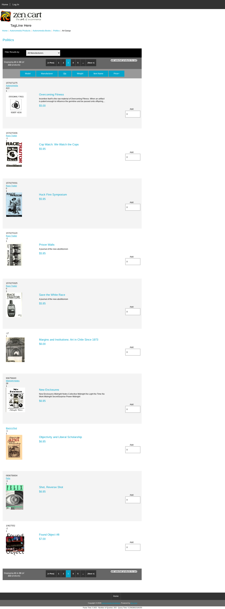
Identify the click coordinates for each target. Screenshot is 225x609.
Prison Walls (47, 244)
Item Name (98, 73)
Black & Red (11, 428)
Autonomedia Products (20, 31)
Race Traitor (11, 136)
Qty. (65, 73)
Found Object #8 (49, 534)
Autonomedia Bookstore (111, 603)
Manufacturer (47, 73)
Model (28, 73)
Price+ (116, 73)
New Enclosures (49, 389)
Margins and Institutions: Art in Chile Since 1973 (68, 339)
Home (5, 4)
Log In (16, 4)
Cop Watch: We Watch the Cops (59, 144)
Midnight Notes (12, 381)
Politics (56, 31)
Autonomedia (12, 85)
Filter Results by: (12, 52)
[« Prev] (51, 63)
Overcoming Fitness (51, 94)
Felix (8, 478)
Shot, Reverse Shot (51, 487)
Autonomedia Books (42, 31)
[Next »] (91, 63)
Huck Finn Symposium (53, 194)
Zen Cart (134, 603)
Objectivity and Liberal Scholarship (60, 437)
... (83, 63)
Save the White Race (52, 294)
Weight (80, 73)
